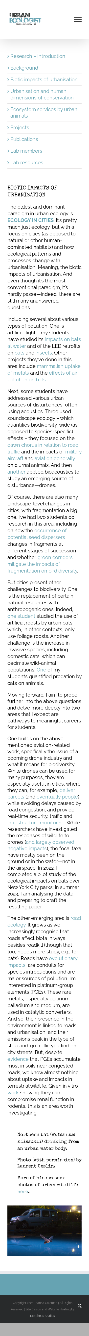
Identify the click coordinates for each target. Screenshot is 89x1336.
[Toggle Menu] (78, 19)
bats (19, 353)
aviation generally (55, 458)
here (22, 1192)
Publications (24, 139)
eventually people (57, 797)
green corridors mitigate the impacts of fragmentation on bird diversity (42, 564)
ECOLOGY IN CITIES (30, 220)
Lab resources (26, 163)
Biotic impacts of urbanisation (44, 80)
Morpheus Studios (42, 1316)
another (17, 472)
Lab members (26, 151)
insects (44, 353)
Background (24, 68)
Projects (19, 128)
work (13, 1093)
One (42, 670)
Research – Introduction (37, 56)
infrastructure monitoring (36, 823)
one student (21, 616)
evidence (18, 1059)
